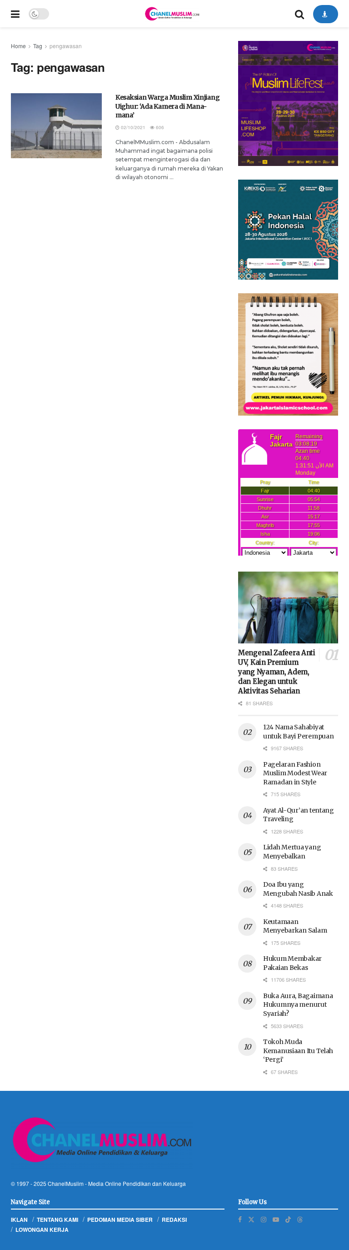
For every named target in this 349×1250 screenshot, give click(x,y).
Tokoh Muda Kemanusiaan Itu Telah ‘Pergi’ (298, 1051)
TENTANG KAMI (57, 1219)
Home (18, 46)
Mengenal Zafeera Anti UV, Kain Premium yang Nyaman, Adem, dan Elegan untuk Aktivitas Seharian (276, 671)
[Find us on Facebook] (240, 1219)
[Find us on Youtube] (276, 1219)
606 (159, 127)
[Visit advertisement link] (288, 103)
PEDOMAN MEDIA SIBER (120, 1219)
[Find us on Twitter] (251, 1219)
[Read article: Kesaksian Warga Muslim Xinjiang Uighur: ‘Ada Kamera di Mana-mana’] (56, 125)
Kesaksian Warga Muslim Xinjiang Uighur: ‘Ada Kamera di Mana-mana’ (167, 106)
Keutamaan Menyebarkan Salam (295, 926)
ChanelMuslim (66, 1183)
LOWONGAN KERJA (42, 1229)
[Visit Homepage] (172, 14)
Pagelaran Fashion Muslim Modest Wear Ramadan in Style (295, 773)
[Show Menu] (15, 13)
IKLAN (19, 1219)
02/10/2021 (132, 127)
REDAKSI (174, 1219)
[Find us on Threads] (300, 1219)
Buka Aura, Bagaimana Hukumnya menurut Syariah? (298, 1005)
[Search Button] (299, 13)
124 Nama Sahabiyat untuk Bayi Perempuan (298, 731)
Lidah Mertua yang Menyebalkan (292, 851)
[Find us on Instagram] (263, 1219)
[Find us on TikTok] (288, 1219)
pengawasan (66, 46)
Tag (37, 46)
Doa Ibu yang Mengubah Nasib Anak (298, 889)
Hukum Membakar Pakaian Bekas (292, 963)
